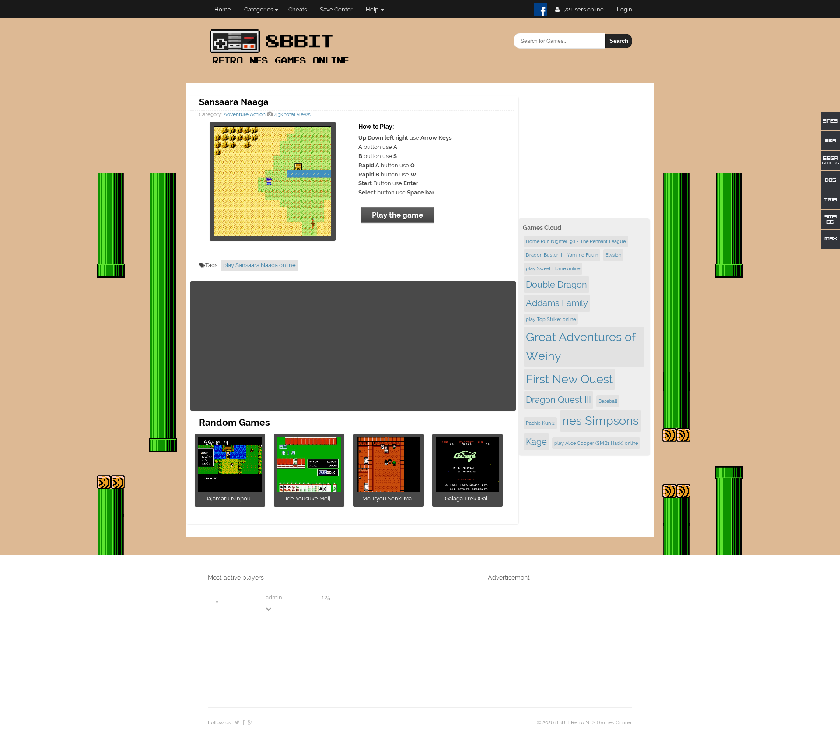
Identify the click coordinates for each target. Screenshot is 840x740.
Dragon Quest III (558, 400)
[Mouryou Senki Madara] (388, 489)
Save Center (336, 9)
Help (372, 9)
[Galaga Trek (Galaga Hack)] (467, 489)
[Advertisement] (353, 346)
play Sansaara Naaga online (259, 265)
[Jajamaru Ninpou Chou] (230, 489)
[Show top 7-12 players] (269, 609)
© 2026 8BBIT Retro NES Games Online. (584, 722)
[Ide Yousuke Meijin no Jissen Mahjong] (309, 489)
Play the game (397, 215)
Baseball (607, 401)
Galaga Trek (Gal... (467, 498)
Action (258, 114)
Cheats (297, 9)
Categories (258, 9)
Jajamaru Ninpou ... (230, 498)
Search (618, 41)
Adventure (236, 114)
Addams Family (557, 303)
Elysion (613, 254)
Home (222, 9)
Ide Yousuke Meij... (309, 498)
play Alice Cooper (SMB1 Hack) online (596, 443)
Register (628, 9)
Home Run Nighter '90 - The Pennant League (576, 241)
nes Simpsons (600, 420)
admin (274, 597)
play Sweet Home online (553, 268)
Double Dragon (556, 284)
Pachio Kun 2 (540, 423)
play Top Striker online (551, 319)
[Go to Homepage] (282, 64)
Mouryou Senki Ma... (388, 498)
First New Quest (569, 379)
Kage (536, 442)
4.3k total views (292, 114)
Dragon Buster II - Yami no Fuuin (562, 254)
